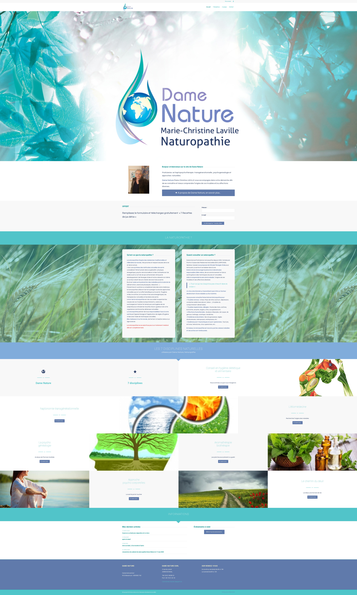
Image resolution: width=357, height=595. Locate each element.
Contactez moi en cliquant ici (172, 581)
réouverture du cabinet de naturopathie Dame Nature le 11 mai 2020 (143, 552)
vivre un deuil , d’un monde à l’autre (133, 545)
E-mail (204, 215)
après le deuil (126, 539)
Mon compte (228, 1)
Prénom (204, 207)
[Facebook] (233, 1)
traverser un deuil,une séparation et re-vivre (135, 533)
